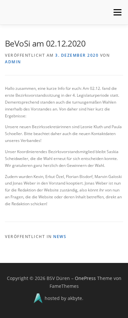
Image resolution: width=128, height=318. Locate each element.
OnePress (85, 278)
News (59, 236)
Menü (117, 12)
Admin (13, 62)
